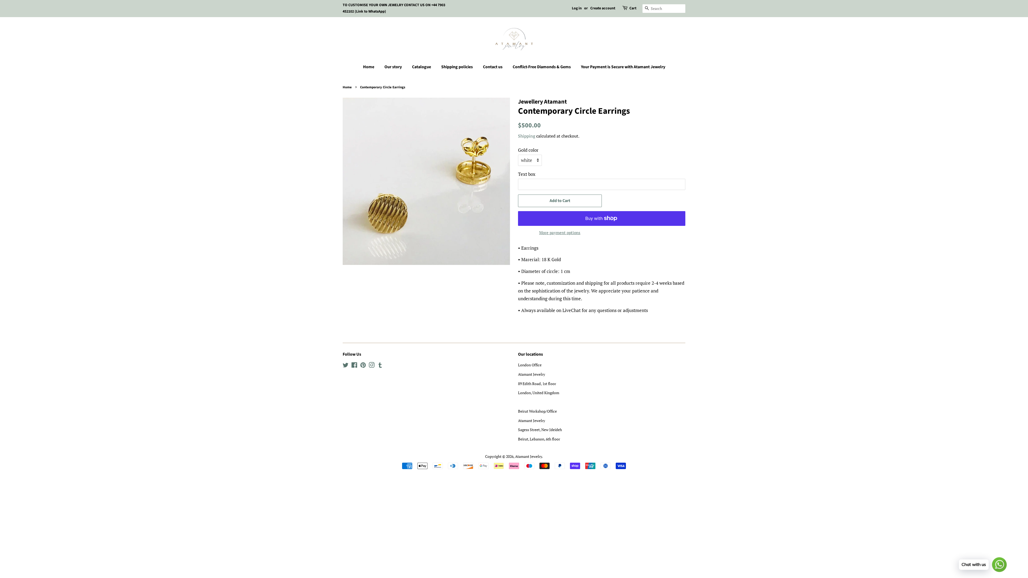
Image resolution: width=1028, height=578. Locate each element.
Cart (632, 8)
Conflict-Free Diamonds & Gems (542, 67)
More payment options (559, 232)
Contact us (492, 67)
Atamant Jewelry (528, 456)
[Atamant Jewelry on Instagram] (372, 365)
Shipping (526, 136)
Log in (577, 8)
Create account (602, 8)
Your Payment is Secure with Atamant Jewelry (623, 67)
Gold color (528, 150)
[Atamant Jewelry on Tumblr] (380, 365)
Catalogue (421, 67)
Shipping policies (457, 67)
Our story (393, 67)
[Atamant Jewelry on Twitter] (346, 365)
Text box (526, 174)
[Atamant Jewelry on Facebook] (354, 365)
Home (368, 67)
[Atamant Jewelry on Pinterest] (363, 365)
